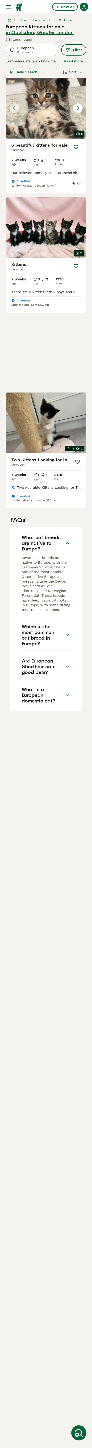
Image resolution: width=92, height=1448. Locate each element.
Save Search (26, 72)
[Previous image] (14, 108)
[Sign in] (84, 7)
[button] (46, 108)
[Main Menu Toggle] (8, 7)
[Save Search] (78, 1432)
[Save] (76, 147)
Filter (77, 50)
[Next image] (78, 108)
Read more (73, 61)
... (53, 20)
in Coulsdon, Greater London (40, 32)
